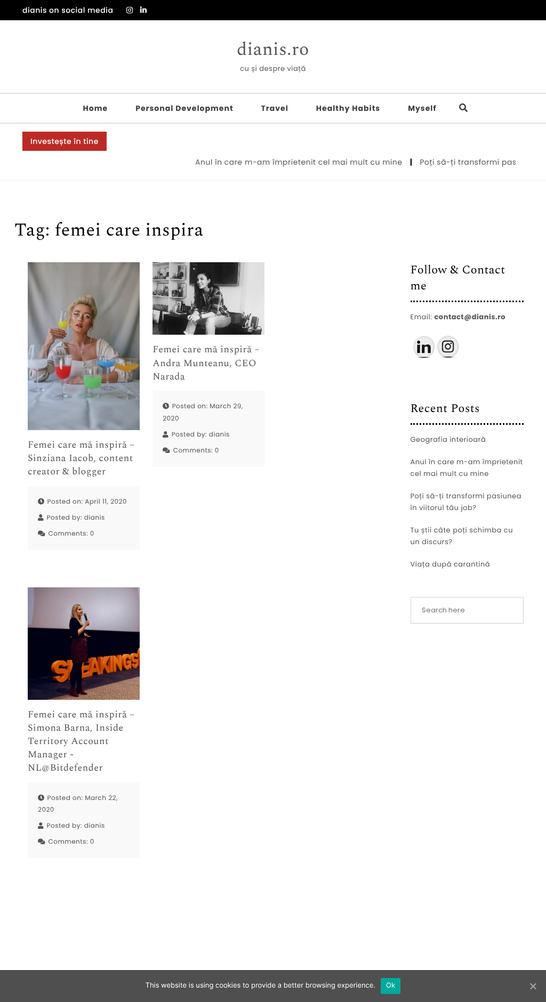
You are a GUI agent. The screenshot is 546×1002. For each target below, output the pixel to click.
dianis (94, 517)
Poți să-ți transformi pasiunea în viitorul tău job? (466, 502)
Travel (274, 108)
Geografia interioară (448, 439)
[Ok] (532, 986)
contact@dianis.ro (469, 317)
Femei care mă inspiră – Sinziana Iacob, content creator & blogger (81, 459)
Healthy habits (348, 108)
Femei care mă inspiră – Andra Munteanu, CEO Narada (206, 363)
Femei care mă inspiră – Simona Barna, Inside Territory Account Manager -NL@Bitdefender (81, 741)
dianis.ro (273, 50)
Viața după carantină (451, 564)
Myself (422, 108)
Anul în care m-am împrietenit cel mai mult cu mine (289, 162)
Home (95, 108)
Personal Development (184, 108)
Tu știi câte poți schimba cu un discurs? (462, 536)
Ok (390, 985)
